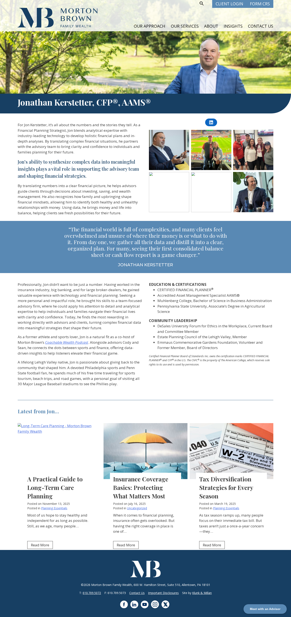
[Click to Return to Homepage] (57, 26)
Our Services (185, 26)
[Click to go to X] (166, 606)
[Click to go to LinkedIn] (135, 606)
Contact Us (260, 26)
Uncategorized (137, 508)
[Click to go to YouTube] (146, 606)
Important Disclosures (163, 593)
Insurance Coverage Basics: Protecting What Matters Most (140, 487)
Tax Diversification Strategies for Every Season (226, 487)
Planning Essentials (54, 508)
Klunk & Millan (202, 593)
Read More (42, 545)
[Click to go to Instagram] (156, 606)
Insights (233, 26)
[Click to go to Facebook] (125, 606)
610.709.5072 (92, 593)
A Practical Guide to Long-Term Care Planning (55, 487)
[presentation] (59, 451)
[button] (201, 3)
